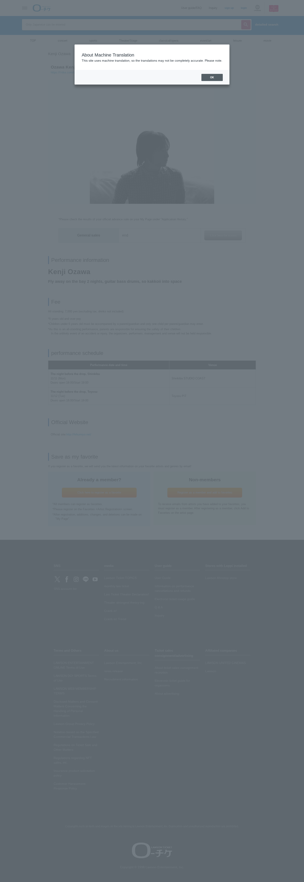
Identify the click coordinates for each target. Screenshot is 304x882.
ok (212, 77)
